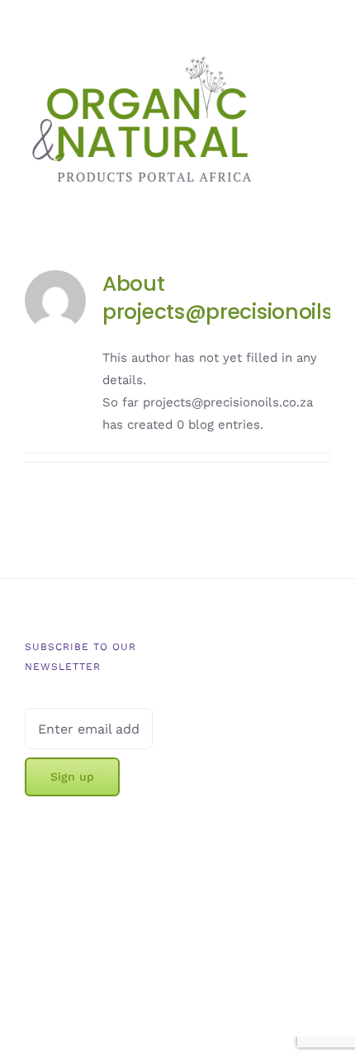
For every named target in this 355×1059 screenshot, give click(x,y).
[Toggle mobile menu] (323, 92)
